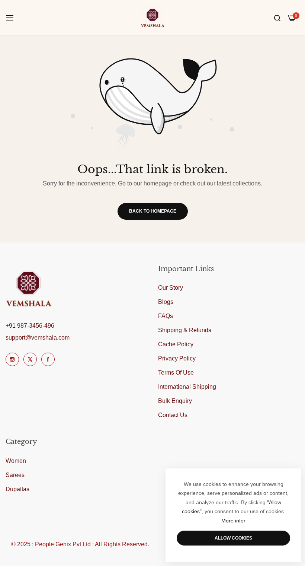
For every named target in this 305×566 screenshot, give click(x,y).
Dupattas (17, 489)
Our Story (170, 287)
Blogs (165, 302)
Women (16, 461)
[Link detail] (12, 359)
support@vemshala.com (38, 337)
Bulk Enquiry (175, 401)
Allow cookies (233, 538)
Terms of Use (176, 372)
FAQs (165, 316)
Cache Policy (175, 344)
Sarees (15, 475)
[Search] (277, 18)
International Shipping (187, 387)
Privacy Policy (177, 358)
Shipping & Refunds (184, 330)
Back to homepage (152, 211)
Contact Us (172, 415)
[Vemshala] (153, 18)
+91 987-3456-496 (30, 325)
